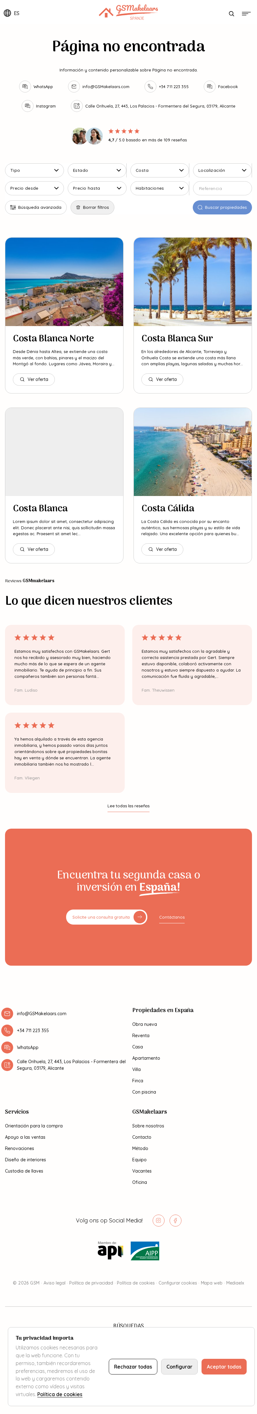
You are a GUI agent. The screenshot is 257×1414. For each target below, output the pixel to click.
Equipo (139, 1160)
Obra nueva (144, 1024)
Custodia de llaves (24, 1171)
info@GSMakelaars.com (41, 1013)
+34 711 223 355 (33, 1030)
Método (140, 1148)
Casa (137, 1047)
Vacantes (142, 1171)
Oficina (139, 1182)
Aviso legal (55, 1283)
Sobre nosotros (148, 1126)
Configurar (179, 1367)
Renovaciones (19, 1148)
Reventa (140, 1035)
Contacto (141, 1137)
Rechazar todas (133, 1367)
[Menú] (246, 14)
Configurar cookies (178, 1283)
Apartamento (146, 1058)
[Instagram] (159, 1221)
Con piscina (144, 1092)
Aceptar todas (224, 1367)
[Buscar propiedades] (231, 14)
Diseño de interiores (25, 1160)
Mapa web (212, 1283)
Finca (137, 1081)
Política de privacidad (91, 1283)
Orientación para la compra (34, 1126)
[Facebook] (175, 1221)
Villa (136, 1069)
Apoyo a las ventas (25, 1137)
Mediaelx (235, 1283)
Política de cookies (136, 1283)
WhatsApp (28, 1047)
